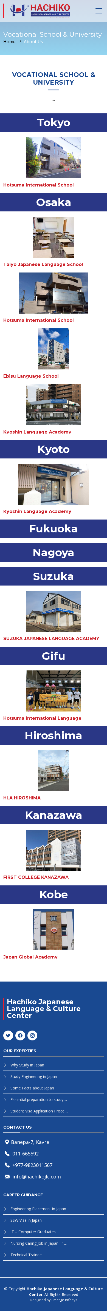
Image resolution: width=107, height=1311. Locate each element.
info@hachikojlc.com (36, 1176)
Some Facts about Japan (32, 1088)
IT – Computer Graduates (33, 1231)
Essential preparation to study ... (38, 1099)
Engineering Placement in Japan (38, 1208)
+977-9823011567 (32, 1165)
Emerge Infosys (64, 1299)
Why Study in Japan (27, 1065)
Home (9, 42)
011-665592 (25, 1153)
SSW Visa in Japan (26, 1220)
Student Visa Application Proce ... (39, 1111)
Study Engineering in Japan (33, 1076)
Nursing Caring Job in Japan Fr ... (38, 1243)
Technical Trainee (26, 1254)
